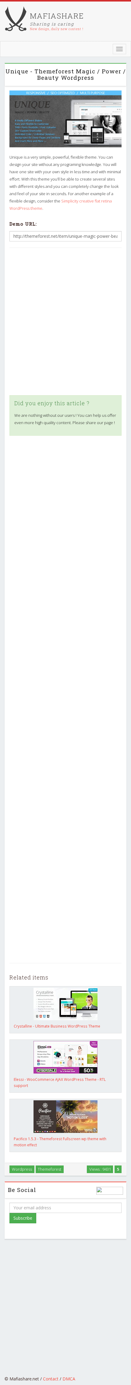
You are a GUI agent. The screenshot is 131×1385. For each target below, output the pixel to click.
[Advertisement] (65, 321)
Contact (50, 1379)
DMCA (68, 1379)
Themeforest (49, 1169)
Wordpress (22, 1169)
